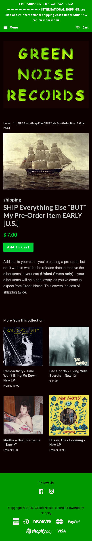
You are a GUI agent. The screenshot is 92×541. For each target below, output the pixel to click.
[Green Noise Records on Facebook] (41, 492)
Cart (85, 27)
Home (6, 123)
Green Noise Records (50, 507)
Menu (13, 27)
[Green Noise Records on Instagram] (51, 492)
